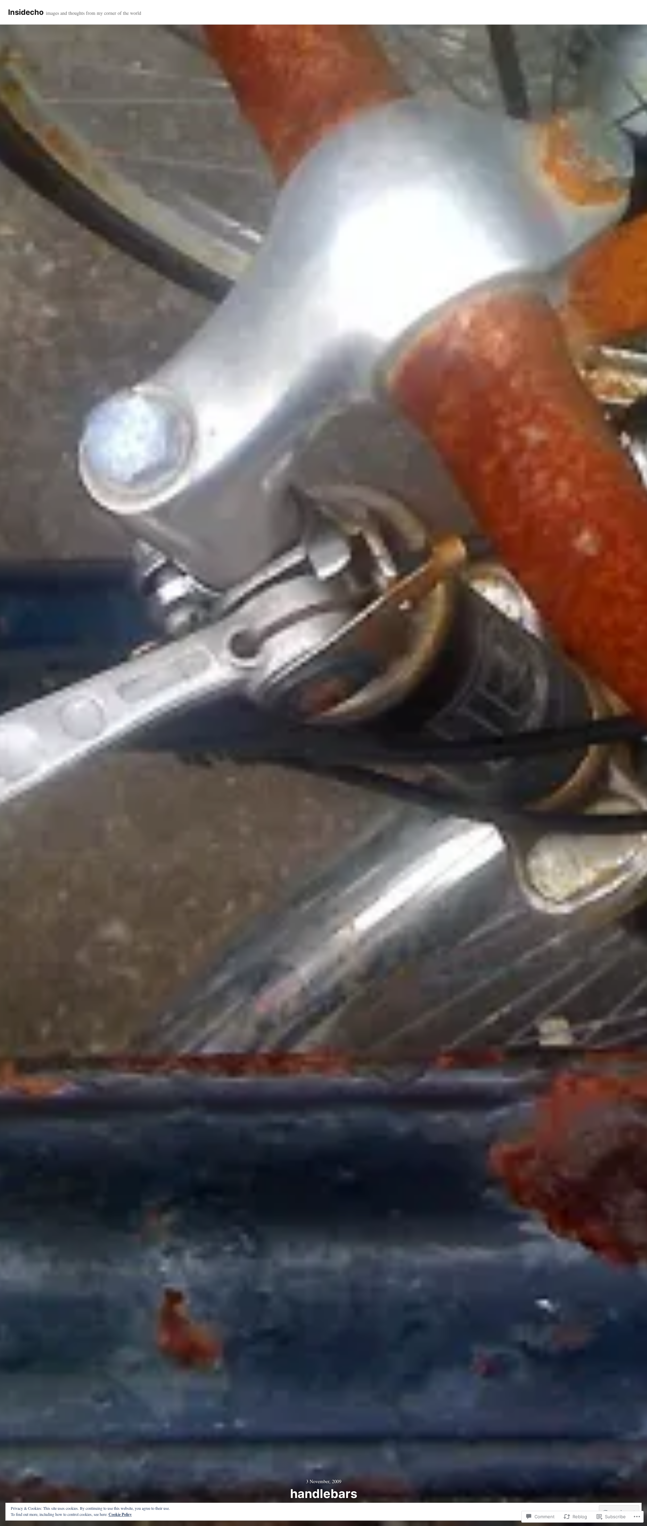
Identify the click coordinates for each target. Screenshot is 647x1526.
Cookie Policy (120, 1514)
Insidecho (26, 12)
